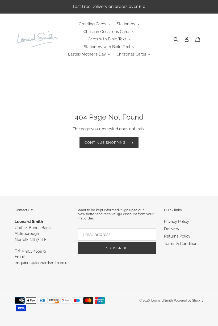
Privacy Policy (176, 221)
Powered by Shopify (188, 300)
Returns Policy (177, 236)
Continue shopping (105, 143)
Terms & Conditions (181, 243)
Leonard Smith (162, 300)
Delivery (171, 229)
